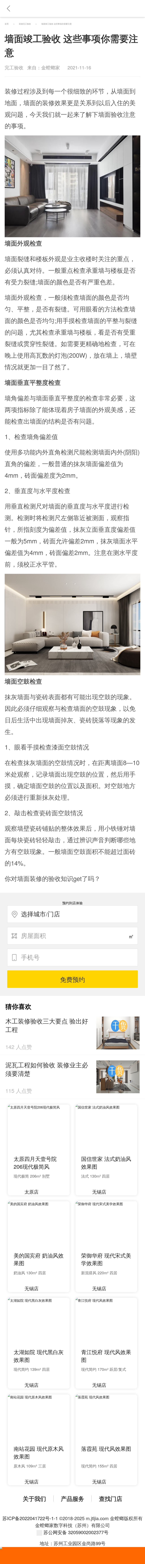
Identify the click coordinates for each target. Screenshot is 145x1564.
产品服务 (72, 1498)
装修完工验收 (25, 23)
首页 (7, 23)
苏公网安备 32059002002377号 (75, 1532)
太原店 (31, 1191)
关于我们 (34, 1498)
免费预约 (72, 979)
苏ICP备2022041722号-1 (28, 1518)
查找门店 (110, 1498)
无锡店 (99, 1191)
